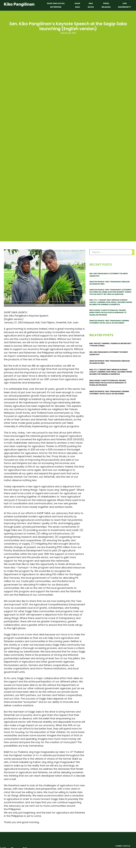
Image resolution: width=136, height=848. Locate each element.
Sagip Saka (77, 5)
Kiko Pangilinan (19, 4)
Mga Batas (91, 5)
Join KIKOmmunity (124, 5)
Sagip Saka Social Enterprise (56, 5)
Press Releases (106, 5)
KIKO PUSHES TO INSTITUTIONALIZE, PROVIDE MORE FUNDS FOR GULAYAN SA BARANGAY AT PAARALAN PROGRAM (108, 312)
